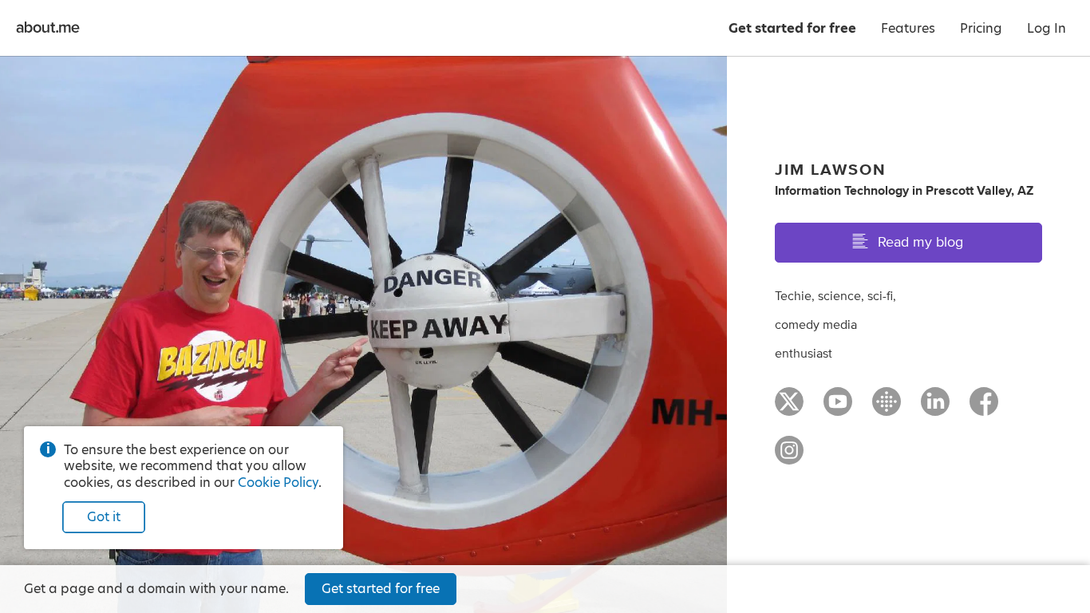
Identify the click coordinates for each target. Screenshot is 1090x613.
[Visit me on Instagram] (789, 457)
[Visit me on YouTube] (837, 409)
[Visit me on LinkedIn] (935, 409)
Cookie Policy (278, 482)
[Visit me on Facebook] (984, 409)
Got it (103, 517)
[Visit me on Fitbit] (886, 409)
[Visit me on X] (789, 409)
